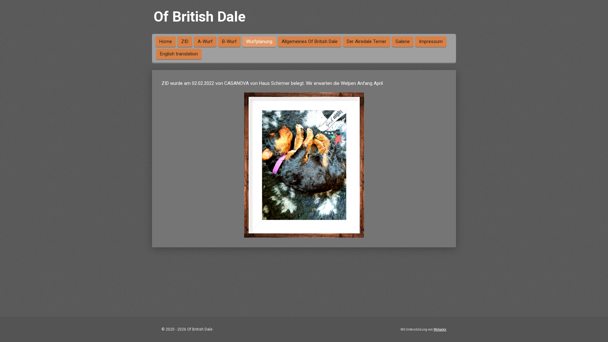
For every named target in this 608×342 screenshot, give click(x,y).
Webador (440, 329)
